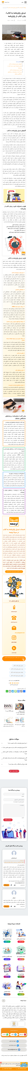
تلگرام (12, 1034)
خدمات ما (21, 7)
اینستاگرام (21, 1034)
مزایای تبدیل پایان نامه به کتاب (16, 675)
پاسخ (7, 885)
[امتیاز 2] (16, 683)
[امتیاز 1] (18, 683)
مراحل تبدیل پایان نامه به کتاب (16, 672)
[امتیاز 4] (12, 683)
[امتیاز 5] (10, 683)
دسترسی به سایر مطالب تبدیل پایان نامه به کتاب (14, 657)
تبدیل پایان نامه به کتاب (13, 7)
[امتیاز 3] (14, 683)
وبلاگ (25, 7)
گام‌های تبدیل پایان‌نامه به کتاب (15, 64)
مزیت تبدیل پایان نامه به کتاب (16, 669)
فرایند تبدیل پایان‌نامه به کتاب (16, 70)
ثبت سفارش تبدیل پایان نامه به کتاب (14, 571)
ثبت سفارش (21, 941)
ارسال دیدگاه (8, 820)
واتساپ (4, 1034)
